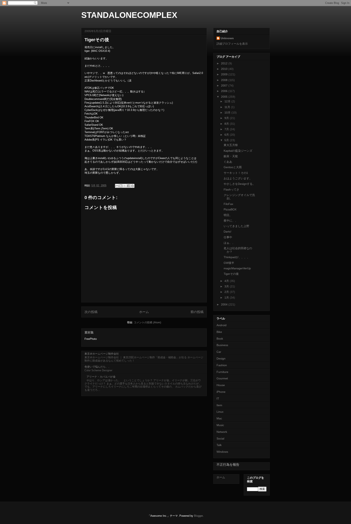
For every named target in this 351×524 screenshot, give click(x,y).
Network (222, 431)
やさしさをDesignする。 (239, 183)
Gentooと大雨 (233, 167)
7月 (227, 129)
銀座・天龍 (231, 156)
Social (220, 438)
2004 (224, 304)
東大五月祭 (231, 145)
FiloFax (228, 204)
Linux (220, 411)
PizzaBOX (230, 209)
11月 (227, 107)
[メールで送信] (117, 186)
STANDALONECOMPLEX (129, 15)
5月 (227, 140)
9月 (227, 118)
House (221, 385)
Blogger (198, 515)
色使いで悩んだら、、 (97, 366)
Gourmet (222, 378)
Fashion (222, 365)
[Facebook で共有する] (129, 186)
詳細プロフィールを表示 (232, 43)
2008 (224, 80)
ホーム (144, 312)
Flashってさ (231, 189)
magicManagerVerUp (237, 268)
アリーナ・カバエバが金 (101, 376)
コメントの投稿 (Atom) (147, 322)
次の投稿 (91, 312)
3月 (227, 286)
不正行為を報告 (228, 464)
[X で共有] (125, 186)
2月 (227, 291)
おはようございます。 (238, 178)
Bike (219, 331)
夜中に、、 (231, 220)
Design (221, 358)
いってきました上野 (236, 226)
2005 (224, 96)
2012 (224, 63)
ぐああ (228, 161)
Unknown (227, 38)
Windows (222, 451)
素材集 (89, 332)
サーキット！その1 (236, 172)
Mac (219, 418)
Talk (219, 445)
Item (219, 405)
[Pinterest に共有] (132, 186)
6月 (227, 134)
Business (222, 345)
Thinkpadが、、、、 (237, 257)
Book (220, 338)
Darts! (227, 231)
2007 (224, 85)
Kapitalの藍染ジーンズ (238, 150)
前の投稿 (197, 312)
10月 (227, 112)
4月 (227, 281)
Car (219, 351)
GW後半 (229, 262)
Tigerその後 (231, 273)
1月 (227, 297)
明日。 (228, 215)
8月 (227, 123)
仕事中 (228, 237)
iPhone (221, 391)
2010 (224, 68)
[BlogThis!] (121, 186)
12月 (227, 101)
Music (220, 425)
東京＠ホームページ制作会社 (101, 353)
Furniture (222, 372)
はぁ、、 (229, 242)
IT (218, 398)
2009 (224, 74)
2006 (224, 91)
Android (221, 325)
